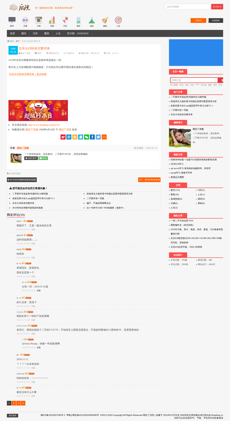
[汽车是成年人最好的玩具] (65, 23)
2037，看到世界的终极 (148, 180)
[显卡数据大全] (38, 23)
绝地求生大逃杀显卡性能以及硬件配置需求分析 (110, 194)
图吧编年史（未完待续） (183, 225)
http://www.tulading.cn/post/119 (44, 125)
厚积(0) (201, 203)
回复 (33, 229)
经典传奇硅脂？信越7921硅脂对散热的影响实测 (194, 159)
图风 (46, 33)
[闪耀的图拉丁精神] (105, 23)
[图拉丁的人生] (118, 23)
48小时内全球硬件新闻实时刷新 (22, 180)
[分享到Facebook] (92, 136)
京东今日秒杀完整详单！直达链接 (28, 74)
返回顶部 (12, 415)
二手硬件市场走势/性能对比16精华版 (30, 194)
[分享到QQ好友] (80, 136)
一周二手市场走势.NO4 (182, 221)
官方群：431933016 (77, 33)
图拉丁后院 (65, 129)
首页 (12, 33)
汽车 (35, 33)
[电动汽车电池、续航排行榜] (78, 23)
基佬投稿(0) (176, 199)
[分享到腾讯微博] (68, 136)
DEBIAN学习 (177, 164)
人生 (58, 33)
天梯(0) (174, 203)
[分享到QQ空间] (74, 136)
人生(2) (174, 208)
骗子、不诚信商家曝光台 (99, 203)
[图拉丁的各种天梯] (51, 23)
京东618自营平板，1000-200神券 (186, 247)
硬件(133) (175, 190)
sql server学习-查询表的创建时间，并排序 (191, 168)
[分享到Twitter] (98, 136)
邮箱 (44, 158)
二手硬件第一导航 (95, 198)
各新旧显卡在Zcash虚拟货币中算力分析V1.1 (33, 198)
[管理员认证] (24, 221)
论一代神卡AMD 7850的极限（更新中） (106, 208)
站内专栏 (32, 158)
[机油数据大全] (91, 23)
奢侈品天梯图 (177, 177)
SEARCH (217, 6)
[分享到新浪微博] (63, 136)
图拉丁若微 (25, 53)
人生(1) (201, 194)
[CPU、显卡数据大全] (25, 23)
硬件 (23, 33)
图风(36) (175, 194)
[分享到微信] (86, 136)
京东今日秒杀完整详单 (23, 203)
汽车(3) (201, 190)
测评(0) (201, 199)
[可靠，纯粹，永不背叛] (11, 23)
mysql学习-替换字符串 (181, 173)
